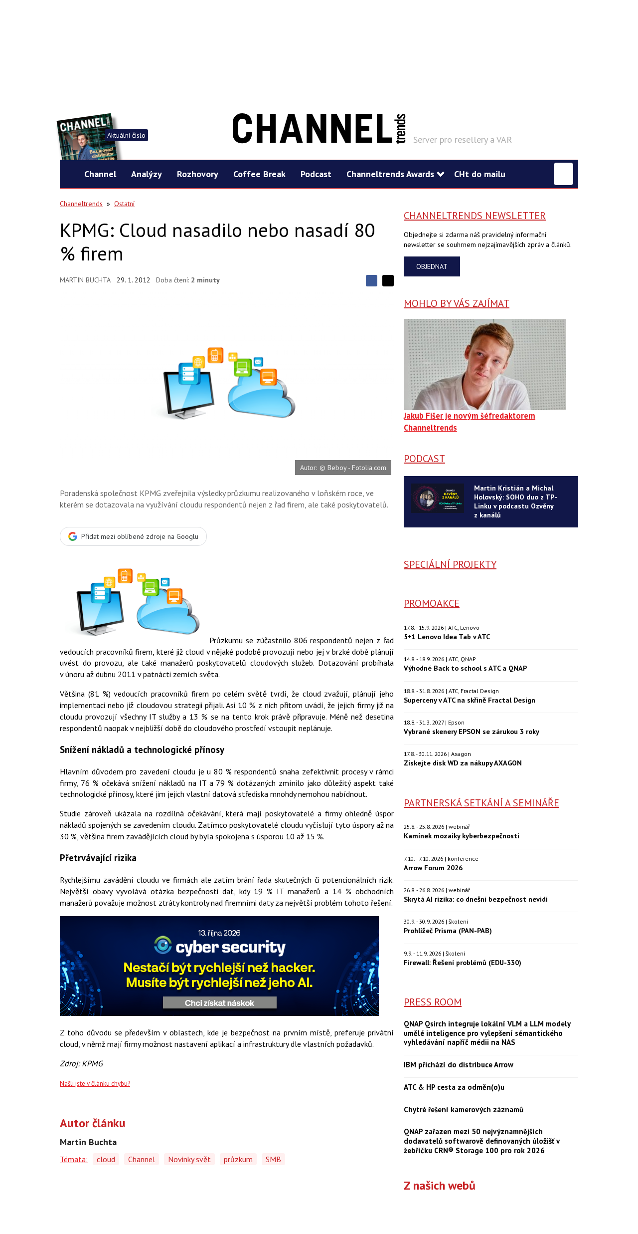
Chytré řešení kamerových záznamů (463, 1109)
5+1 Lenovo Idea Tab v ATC (447, 636)
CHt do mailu (479, 174)
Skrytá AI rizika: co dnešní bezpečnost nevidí (476, 899)
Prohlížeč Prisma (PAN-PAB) (448, 930)
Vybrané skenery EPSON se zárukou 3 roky (471, 731)
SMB (273, 1159)
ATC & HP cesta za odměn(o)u (454, 1087)
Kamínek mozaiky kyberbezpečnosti (461, 835)
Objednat (432, 266)
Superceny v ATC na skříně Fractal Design (469, 700)
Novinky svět (189, 1159)
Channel (100, 174)
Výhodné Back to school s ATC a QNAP (465, 668)
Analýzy (146, 174)
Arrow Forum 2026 (433, 867)
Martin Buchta (85, 279)
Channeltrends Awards (390, 174)
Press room (433, 1001)
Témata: (74, 1159)
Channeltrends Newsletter (475, 215)
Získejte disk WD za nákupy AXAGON (463, 762)
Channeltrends (81, 203)
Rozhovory (197, 174)
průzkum (238, 1159)
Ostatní (124, 203)
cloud (106, 1159)
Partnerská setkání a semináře (481, 802)
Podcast (316, 174)
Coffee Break (259, 174)
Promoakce (432, 603)
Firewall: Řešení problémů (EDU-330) (462, 962)
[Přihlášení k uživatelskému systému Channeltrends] (563, 174)
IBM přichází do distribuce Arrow (458, 1064)
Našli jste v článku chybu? (95, 1083)
